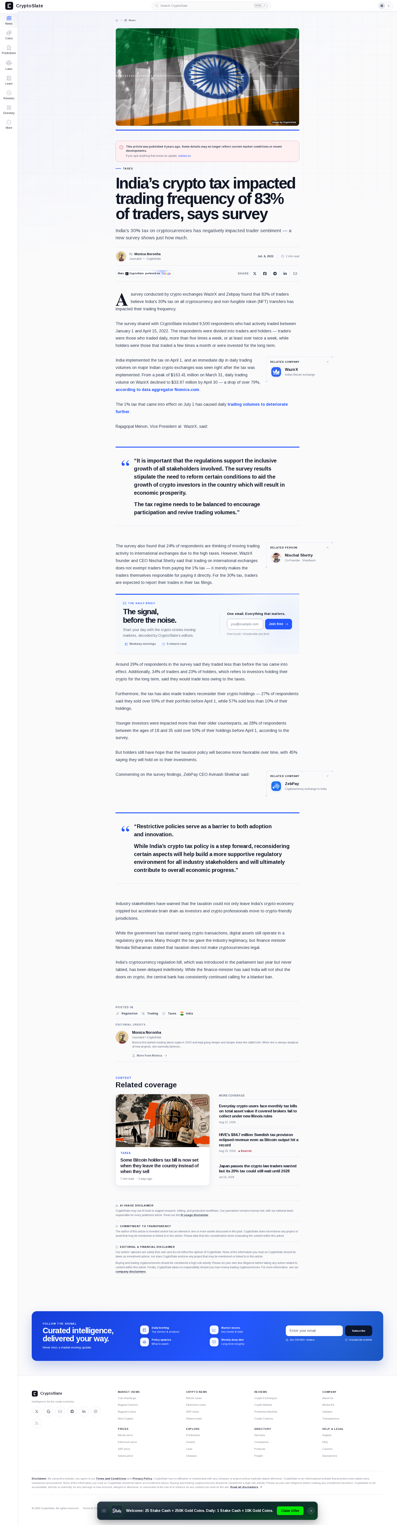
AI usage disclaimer (194, 1215)
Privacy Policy (142, 1478)
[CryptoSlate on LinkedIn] (84, 1411)
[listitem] (126, 1013)
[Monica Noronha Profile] (121, 256)
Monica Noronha (147, 254)
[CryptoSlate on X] (37, 1411)
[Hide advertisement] (311, 1510)
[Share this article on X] (255, 273)
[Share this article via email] (295, 273)
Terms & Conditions (95, 1508)
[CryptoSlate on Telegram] (72, 1411)
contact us (184, 155)
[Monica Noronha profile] (122, 1037)
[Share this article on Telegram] (275, 273)
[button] (9, 124)
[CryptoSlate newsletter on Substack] (60, 1411)
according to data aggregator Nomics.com (157, 389)
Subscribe (358, 1330)
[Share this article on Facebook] (265, 273)
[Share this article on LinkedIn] (285, 273)
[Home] (117, 20)
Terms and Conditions (111, 1478)
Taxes (128, 168)
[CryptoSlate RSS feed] (37, 1423)
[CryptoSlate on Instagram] (96, 1411)
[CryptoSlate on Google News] (48, 1411)
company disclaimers (131, 1271)
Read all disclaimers (244, 1486)
